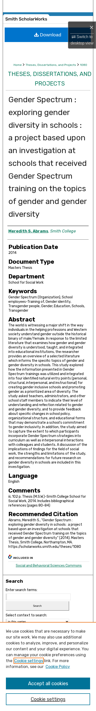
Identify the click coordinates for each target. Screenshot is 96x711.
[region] (48, 666)
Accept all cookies (48, 683)
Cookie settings (28, 660)
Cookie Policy (58, 666)
